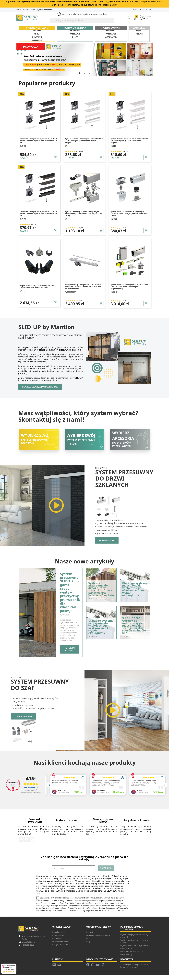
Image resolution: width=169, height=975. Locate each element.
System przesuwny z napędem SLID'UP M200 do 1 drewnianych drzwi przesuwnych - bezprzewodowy (129, 287)
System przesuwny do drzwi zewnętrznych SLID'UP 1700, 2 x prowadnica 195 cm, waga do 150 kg (83, 214)
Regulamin (56, 938)
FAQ (88, 938)
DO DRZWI (37, 31)
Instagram (31, 839)
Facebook (21, 839)
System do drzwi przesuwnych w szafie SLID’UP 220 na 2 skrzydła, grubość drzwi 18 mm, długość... (84, 141)
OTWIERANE (75, 31)
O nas (18, 9)
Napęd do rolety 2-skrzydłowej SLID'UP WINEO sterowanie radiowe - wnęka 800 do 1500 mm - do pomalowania (83, 287)
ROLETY (75, 37)
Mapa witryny (126, 954)
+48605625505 (45, 9)
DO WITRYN (37, 37)
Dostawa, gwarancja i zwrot (98, 935)
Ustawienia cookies (60, 941)
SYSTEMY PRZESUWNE (37, 27)
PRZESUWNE (75, 34)
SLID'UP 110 (16, 677)
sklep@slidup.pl (28, 942)
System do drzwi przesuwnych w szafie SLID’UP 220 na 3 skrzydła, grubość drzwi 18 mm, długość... (129, 141)
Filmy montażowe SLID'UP (131, 951)
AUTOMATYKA (37, 40)
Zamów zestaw (107, 540)
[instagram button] (143, 9)
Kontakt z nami (29, 9)
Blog (135, 9)
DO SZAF (37, 34)
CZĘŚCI (138, 31)
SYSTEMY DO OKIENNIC (75, 27)
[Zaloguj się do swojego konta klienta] (130, 18)
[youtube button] (146, 9)
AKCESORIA (139, 27)
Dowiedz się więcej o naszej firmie (40, 386)
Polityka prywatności (61, 944)
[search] (111, 20)
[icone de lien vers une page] (54, 964)
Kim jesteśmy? (58, 935)
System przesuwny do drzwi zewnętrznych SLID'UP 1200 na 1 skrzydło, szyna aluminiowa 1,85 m (129, 214)
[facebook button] (140, 9)
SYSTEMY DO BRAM (110, 27)
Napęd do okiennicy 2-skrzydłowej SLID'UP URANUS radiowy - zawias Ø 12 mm (37, 287)
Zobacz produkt (23, 716)
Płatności (90, 932)
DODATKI (139, 34)
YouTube (26, 839)
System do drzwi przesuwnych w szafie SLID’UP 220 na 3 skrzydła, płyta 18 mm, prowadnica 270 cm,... (38, 141)
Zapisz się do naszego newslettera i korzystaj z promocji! (135, 965)
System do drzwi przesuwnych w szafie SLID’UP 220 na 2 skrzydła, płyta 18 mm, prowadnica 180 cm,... (38, 214)
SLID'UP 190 (101, 468)
